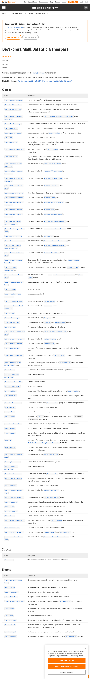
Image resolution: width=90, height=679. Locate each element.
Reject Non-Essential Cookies (66, 666)
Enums (4, 68)
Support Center (32, 2)
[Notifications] (86, 2)
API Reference (17, 13)
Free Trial (72, 2)
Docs (4, 13)
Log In (81, 2)
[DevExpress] (9, 2)
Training (57, 2)
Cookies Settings (66, 672)
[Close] (85, 648)
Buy (25, 2)
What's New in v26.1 (15, 27)
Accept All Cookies (66, 660)
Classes (5, 61)
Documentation (43, 2)
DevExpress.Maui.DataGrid (38, 13)
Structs (5, 64)
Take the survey (13, 37)
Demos (64, 2)
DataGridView (38, 73)
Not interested (30, 37)
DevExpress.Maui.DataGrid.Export (56, 81)
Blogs (51, 2)
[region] (66, 662)
